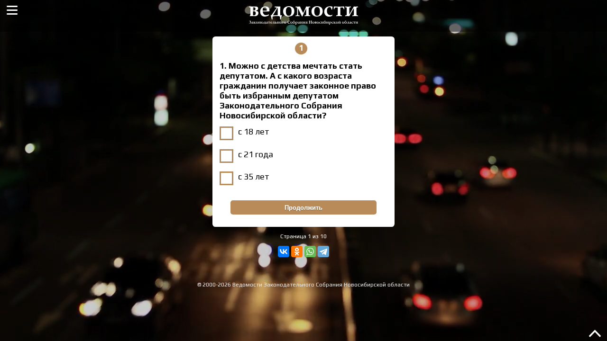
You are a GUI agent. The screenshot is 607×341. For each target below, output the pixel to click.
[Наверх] (595, 337)
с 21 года (255, 154)
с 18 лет (253, 131)
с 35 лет (253, 176)
